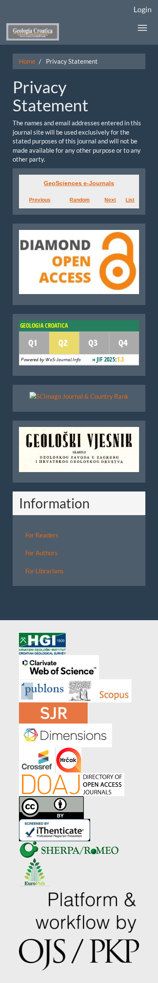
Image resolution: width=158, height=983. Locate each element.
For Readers (42, 535)
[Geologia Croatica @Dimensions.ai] (65, 734)
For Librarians (44, 571)
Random (80, 200)
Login (143, 9)
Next (110, 200)
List (130, 200)
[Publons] (42, 690)
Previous (40, 200)
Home (27, 61)
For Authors (41, 552)
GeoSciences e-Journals (79, 183)
